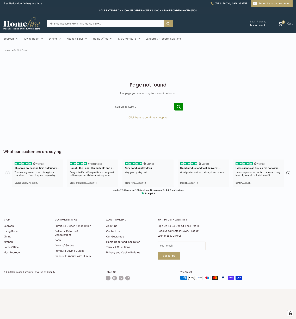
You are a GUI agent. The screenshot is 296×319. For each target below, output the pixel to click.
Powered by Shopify (44, 272)
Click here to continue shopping (148, 117)
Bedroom (9, 38)
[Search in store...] (178, 107)
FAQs (58, 240)
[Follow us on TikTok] (127, 278)
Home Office (100, 38)
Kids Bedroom (12, 252)
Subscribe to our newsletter (274, 3)
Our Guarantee (115, 236)
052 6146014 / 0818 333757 (231, 3)
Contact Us (113, 231)
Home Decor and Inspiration (123, 241)
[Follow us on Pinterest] (121, 278)
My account (257, 25)
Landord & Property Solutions (164, 38)
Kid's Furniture (127, 38)
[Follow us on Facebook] (108, 278)
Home (6, 50)
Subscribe (169, 255)
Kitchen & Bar (75, 38)
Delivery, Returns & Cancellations (66, 233)
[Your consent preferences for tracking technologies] (290, 313)
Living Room (31, 38)
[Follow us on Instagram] (114, 278)
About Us (111, 226)
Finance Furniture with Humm (73, 256)
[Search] (168, 23)
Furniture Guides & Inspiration (73, 226)
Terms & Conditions (118, 247)
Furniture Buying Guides (69, 250)
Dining (53, 38)
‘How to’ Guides (64, 245)
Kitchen (8, 241)
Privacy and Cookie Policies (123, 252)
